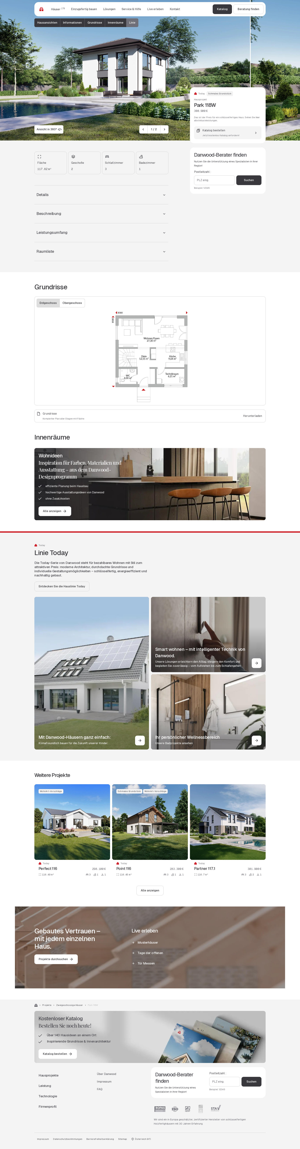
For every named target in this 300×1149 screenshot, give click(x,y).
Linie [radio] (132, 22)
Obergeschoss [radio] (72, 303)
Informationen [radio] (72, 22)
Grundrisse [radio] (95, 22)
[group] (86, 22)
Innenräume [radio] (115, 22)
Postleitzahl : (202, 172)
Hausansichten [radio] (47, 22)
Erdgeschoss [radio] (48, 303)
